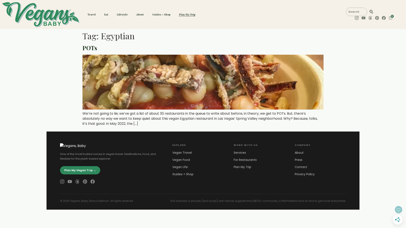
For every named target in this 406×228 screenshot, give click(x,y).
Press (298, 160)
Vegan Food (181, 160)
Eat (106, 14)
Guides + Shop (161, 14)
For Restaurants (245, 160)
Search (371, 12)
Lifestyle (122, 14)
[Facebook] (93, 181)
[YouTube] (70, 181)
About (140, 14)
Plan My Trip (187, 14)
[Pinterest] (85, 181)
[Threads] (77, 181)
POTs (89, 48)
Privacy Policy (305, 174)
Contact (301, 167)
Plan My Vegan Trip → (80, 170)
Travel (92, 14)
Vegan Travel (182, 153)
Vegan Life (180, 167)
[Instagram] (62, 181)
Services (240, 153)
